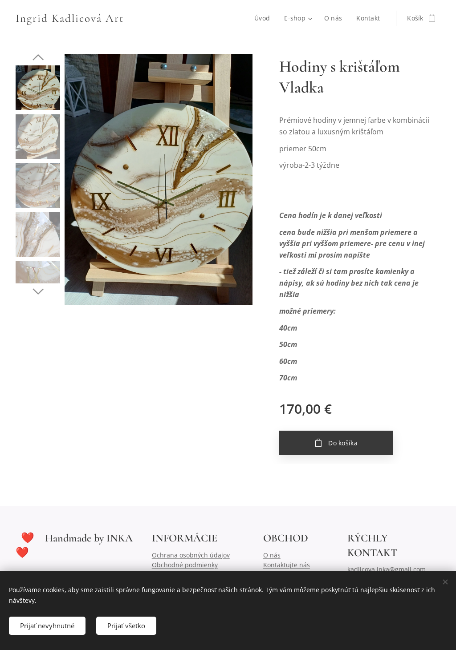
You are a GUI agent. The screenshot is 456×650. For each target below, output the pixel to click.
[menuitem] (264, 18)
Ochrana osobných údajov (191, 555)
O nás (272, 555)
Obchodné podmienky (185, 565)
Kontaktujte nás (286, 565)
